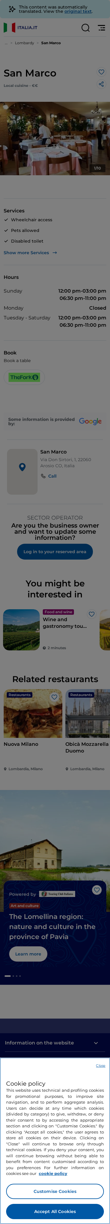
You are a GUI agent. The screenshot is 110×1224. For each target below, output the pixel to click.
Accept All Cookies (55, 1211)
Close (100, 1065)
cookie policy (53, 1173)
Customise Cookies (55, 1191)
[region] (55, 1141)
